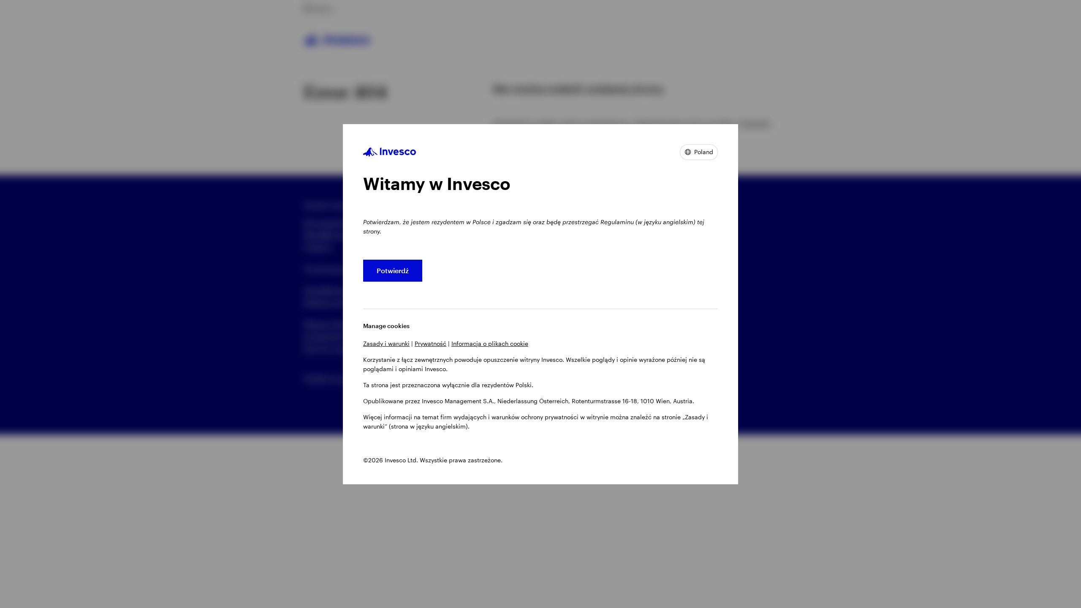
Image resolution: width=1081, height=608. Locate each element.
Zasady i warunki (386, 343)
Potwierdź (393, 270)
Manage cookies (386, 326)
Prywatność (430, 343)
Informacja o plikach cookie (489, 343)
